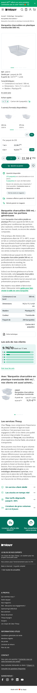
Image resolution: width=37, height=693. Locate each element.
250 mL (3, 126)
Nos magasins (6, 603)
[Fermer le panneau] (35, 3)
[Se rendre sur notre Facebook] (2, 679)
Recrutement (5, 612)
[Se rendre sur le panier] (34, 9)
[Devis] (26, 9)
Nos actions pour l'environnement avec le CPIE (17, 562)
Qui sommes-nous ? (8, 597)
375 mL (21, 126)
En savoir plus (6, 93)
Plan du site (5, 647)
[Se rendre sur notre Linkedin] (17, 679)
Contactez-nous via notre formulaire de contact (16, 660)
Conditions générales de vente (11, 635)
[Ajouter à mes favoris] (33, 165)
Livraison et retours (8, 644)
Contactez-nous (22, 186)
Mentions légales (7, 638)
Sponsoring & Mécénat (9, 609)
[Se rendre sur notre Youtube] (22, 679)
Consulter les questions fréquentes (13, 669)
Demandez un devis (13, 188)
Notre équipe (5, 600)
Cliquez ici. (30, 665)
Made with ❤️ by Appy (18, 689)
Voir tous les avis (7, 368)
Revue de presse (7, 615)
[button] (2, 9)
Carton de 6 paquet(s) (19, 101)
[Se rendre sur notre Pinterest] (12, 679)
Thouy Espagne (6, 618)
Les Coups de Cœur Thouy (10, 624)
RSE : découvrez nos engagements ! (13, 606)
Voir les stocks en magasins (16, 193)
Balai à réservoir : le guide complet (13, 566)
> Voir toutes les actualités (10, 570)
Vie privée (4, 641)
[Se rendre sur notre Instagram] (7, 679)
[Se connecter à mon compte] (30, 9)
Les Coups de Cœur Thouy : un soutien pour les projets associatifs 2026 (17, 556)
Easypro (4, 621)
